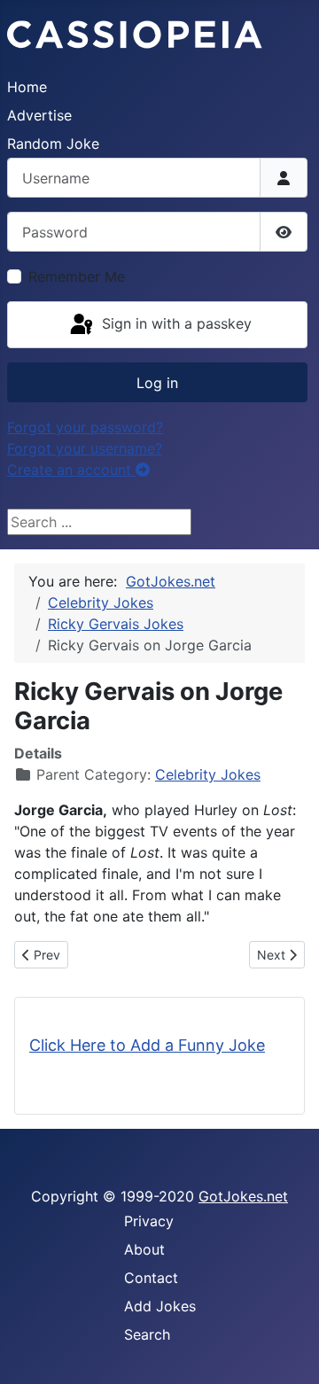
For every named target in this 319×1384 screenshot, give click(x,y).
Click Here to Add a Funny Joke (147, 1045)
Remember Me (76, 276)
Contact (151, 1278)
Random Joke (53, 143)
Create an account (71, 469)
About (144, 1249)
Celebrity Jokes (208, 774)
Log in (157, 383)
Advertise (39, 115)
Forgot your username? (84, 448)
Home (27, 87)
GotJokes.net (243, 1196)
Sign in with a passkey (174, 323)
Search (147, 1334)
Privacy (149, 1221)
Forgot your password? (85, 427)
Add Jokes (160, 1306)
